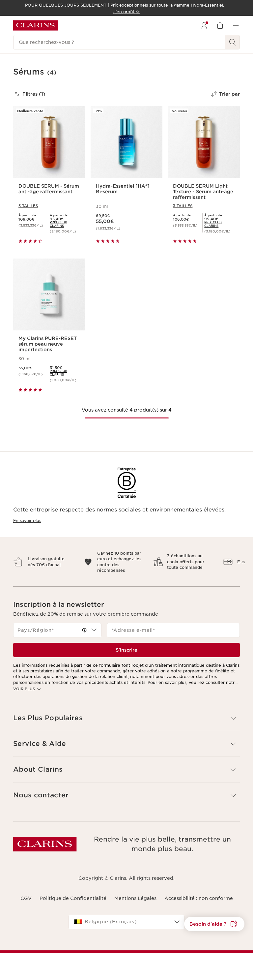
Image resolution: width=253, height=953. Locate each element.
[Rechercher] (232, 42)
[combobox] (57, 630)
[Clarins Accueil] (35, 25)
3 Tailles (28, 205)
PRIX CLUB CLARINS (58, 224)
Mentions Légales (135, 898)
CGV (26, 898)
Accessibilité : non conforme (198, 898)
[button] (214, 924)
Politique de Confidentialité (73, 898)
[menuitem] (204, 25)
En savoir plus (27, 520)
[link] (65, 224)
